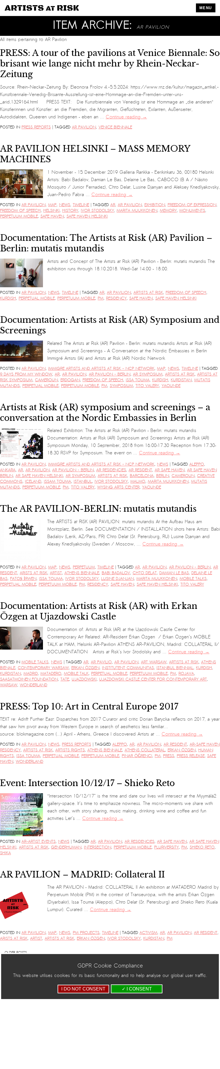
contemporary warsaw (43, 668)
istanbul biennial (174, 668)
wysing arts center (118, 487)
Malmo (137, 481)
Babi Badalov (116, 573)
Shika (5, 853)
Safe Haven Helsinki (87, 216)
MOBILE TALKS (193, 579)
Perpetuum (84, 567)
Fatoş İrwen (23, 579)
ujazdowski (84, 679)
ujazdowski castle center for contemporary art (153, 679)
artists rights (70, 750)
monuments (192, 211)
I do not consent (83, 988)
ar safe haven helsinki (39, 476)
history (70, 211)
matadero (50, 674)
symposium (121, 386)
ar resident (140, 470)
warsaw (8, 685)
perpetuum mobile (19, 216)
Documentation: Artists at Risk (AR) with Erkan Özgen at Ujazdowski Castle (98, 611)
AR (112, 205)
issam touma (57, 481)
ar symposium (147, 374)
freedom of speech (20, 211)
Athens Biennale (81, 573)
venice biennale (115, 127)
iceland (33, 481)
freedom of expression (192, 205)
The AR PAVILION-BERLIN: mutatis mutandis (98, 509)
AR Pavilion (84, 127)
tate (64, 679)
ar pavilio (101, 662)
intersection (97, 847)
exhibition (154, 205)
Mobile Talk (76, 674)
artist (56, 573)
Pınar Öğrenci (137, 756)
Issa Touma (138, 380)
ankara (7, 470)
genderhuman (66, 847)
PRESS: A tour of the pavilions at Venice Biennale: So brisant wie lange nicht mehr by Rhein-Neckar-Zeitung (110, 64)
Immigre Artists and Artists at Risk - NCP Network (101, 369)
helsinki (51, 211)
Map (52, 205)
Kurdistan (181, 380)
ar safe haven (169, 470)
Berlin (162, 476)
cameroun (46, 380)
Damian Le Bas (174, 573)
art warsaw (153, 662)
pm (100, 298)
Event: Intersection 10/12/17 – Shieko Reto (87, 783)
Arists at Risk (33, 573)
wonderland (33, 685)
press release (191, 756)
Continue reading (126, 117)
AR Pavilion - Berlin (109, 374)
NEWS (64, 205)
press (168, 756)
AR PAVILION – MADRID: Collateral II (82, 874)
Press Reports (36, 127)
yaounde (171, 386)
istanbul (83, 481)
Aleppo (196, 464)
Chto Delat (145, 573)
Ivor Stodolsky (97, 211)
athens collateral (145, 750)
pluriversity (166, 847)
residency (116, 298)
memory (168, 211)
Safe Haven (52, 216)
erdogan (70, 380)
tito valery (147, 386)
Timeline (81, 205)
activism (148, 933)
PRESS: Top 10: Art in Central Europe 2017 (89, 706)
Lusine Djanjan (117, 579)
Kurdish (8, 298)
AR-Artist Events (38, 842)
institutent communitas (128, 668)
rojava (186, 674)
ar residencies (111, 470)
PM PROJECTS (86, 933)
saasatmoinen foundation (29, 679)
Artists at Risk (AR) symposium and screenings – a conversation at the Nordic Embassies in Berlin (105, 412)
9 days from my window (26, 374)
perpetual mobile (37, 298)
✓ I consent (137, 988)
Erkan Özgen (85, 668)
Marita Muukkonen (137, 211)
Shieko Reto (202, 847)
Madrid (30, 674)
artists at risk (148, 293)
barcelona (142, 476)
